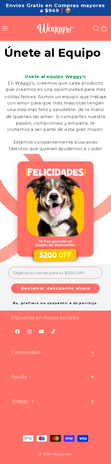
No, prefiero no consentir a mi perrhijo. (55, 303)
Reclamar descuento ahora (55, 288)
